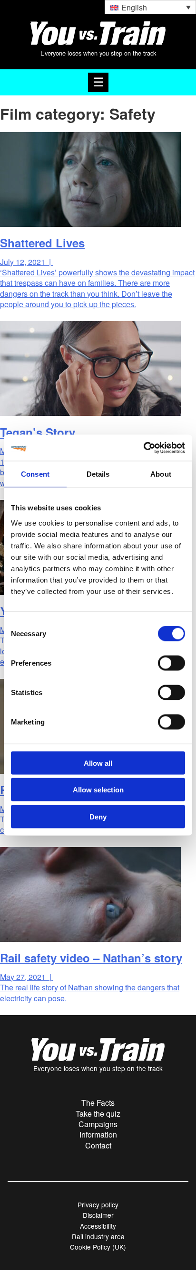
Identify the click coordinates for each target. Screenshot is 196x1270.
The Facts (98, 1102)
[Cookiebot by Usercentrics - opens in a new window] (143, 448)
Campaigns (98, 1124)
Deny (98, 816)
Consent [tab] (35, 474)
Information (98, 1134)
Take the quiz (98, 1113)
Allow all (98, 763)
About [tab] (160, 474)
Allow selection (98, 790)
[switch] (171, 662)
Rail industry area (98, 1236)
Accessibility (98, 1226)
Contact (98, 1145)
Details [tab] (98, 474)
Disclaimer (98, 1215)
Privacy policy (98, 1204)
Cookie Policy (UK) (98, 1246)
